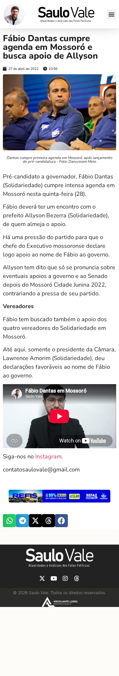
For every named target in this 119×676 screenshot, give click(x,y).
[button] (111, 14)
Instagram (48, 456)
